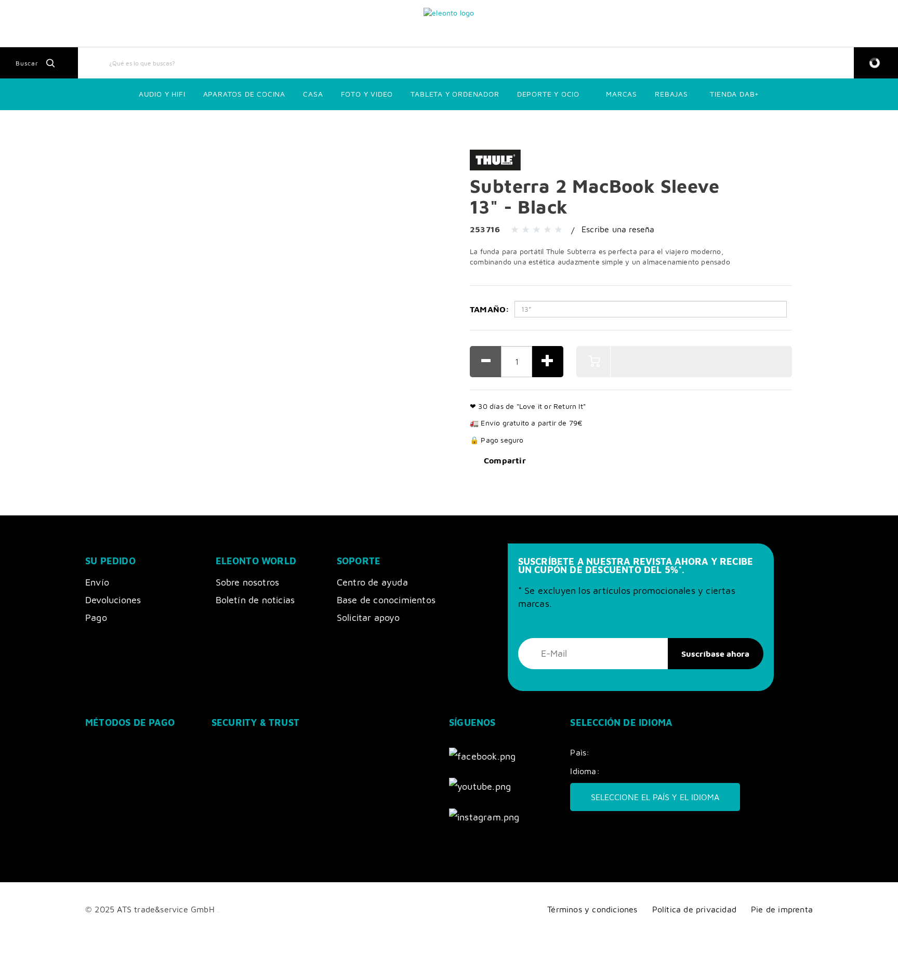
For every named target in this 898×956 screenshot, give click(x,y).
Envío (97, 582)
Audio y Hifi (162, 93)
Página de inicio (31, 124)
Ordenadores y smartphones (108, 124)
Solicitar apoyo (368, 617)
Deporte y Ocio (548, 93)
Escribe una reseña (618, 229)
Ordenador (178, 124)
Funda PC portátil (294, 124)
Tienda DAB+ (734, 93)
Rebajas (671, 93)
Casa (313, 93)
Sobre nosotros (248, 582)
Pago (96, 617)
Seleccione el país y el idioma (655, 797)
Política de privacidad (694, 909)
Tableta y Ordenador (455, 93)
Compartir (505, 460)
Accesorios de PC (232, 124)
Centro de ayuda (372, 582)
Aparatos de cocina (244, 93)
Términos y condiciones (592, 909)
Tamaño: (489, 309)
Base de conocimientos (386, 599)
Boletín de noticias (255, 599)
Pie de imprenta (782, 909)
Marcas (621, 93)
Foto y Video (367, 93)
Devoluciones (113, 599)
